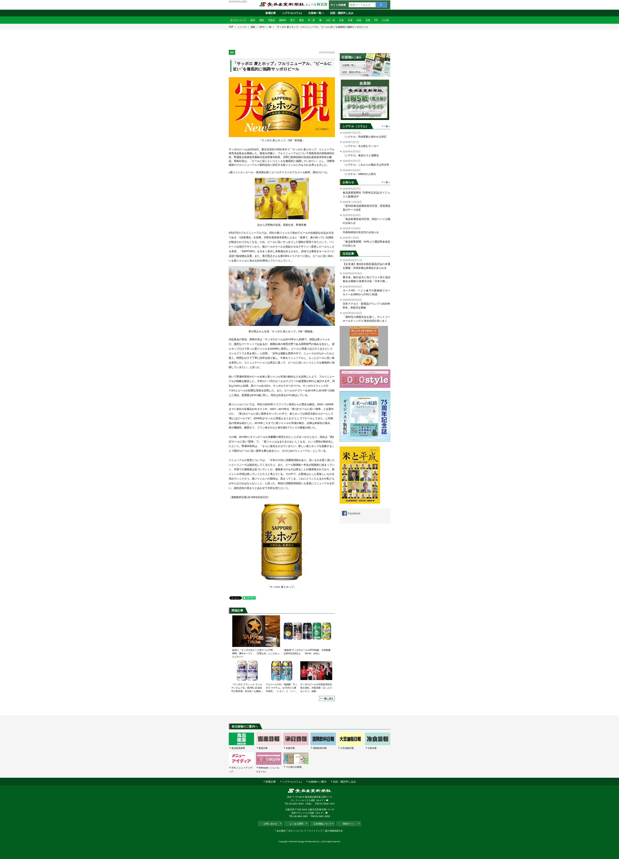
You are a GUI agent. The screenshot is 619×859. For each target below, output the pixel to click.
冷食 (341, 20)
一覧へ (386, 126)
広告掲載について (323, 823)
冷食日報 (372, 748)
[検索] (381, 4)
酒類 (261, 20)
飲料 (253, 20)
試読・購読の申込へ (352, 72)
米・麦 (311, 20)
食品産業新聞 (238, 748)
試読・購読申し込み (342, 13)
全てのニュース (238, 20)
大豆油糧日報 (347, 748)
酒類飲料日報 (320, 748)
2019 (262, 26)
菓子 (292, 20)
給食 (359, 20)
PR (376, 20)
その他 (385, 20)
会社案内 (281, 830)
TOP (231, 26)
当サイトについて (297, 830)
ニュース (241, 26)
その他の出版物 (294, 766)
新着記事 (270, 13)
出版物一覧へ (316, 13)
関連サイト (348, 823)
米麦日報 (290, 748)
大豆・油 (330, 20)
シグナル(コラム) (292, 13)
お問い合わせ (270, 823)
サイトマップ (315, 830)
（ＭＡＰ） (320, 800)
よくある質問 (296, 823)
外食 (350, 20)
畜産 (301, 20)
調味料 (282, 20)
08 (270, 26)
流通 (368, 20)
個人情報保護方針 (334, 830)
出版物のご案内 (317, 781)
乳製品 (271, 20)
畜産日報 (263, 748)
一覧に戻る (327, 698)
